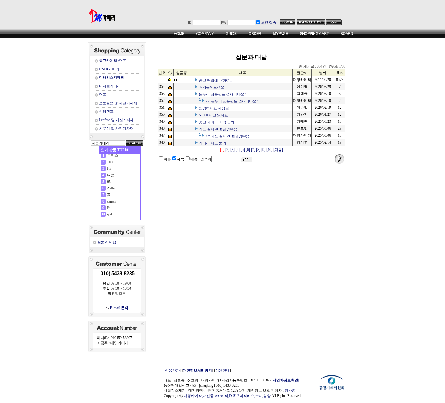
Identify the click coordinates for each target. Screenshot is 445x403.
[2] (227, 150)
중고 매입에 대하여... (215, 80)
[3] (232, 150)
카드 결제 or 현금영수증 (218, 129)
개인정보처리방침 (197, 370)
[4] (238, 150)
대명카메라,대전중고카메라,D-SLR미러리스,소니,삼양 (227, 396)
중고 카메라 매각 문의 (216, 122)
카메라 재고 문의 (212, 143)
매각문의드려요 (211, 87)
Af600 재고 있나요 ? (214, 115)
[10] (269, 150)
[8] (258, 150)
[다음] (278, 150)
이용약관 (172, 370)
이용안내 (222, 370)
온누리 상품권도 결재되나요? (222, 94)
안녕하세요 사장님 (214, 108)
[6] (248, 150)
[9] (263, 150)
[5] (243, 150)
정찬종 (290, 390)
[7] (253, 150)
